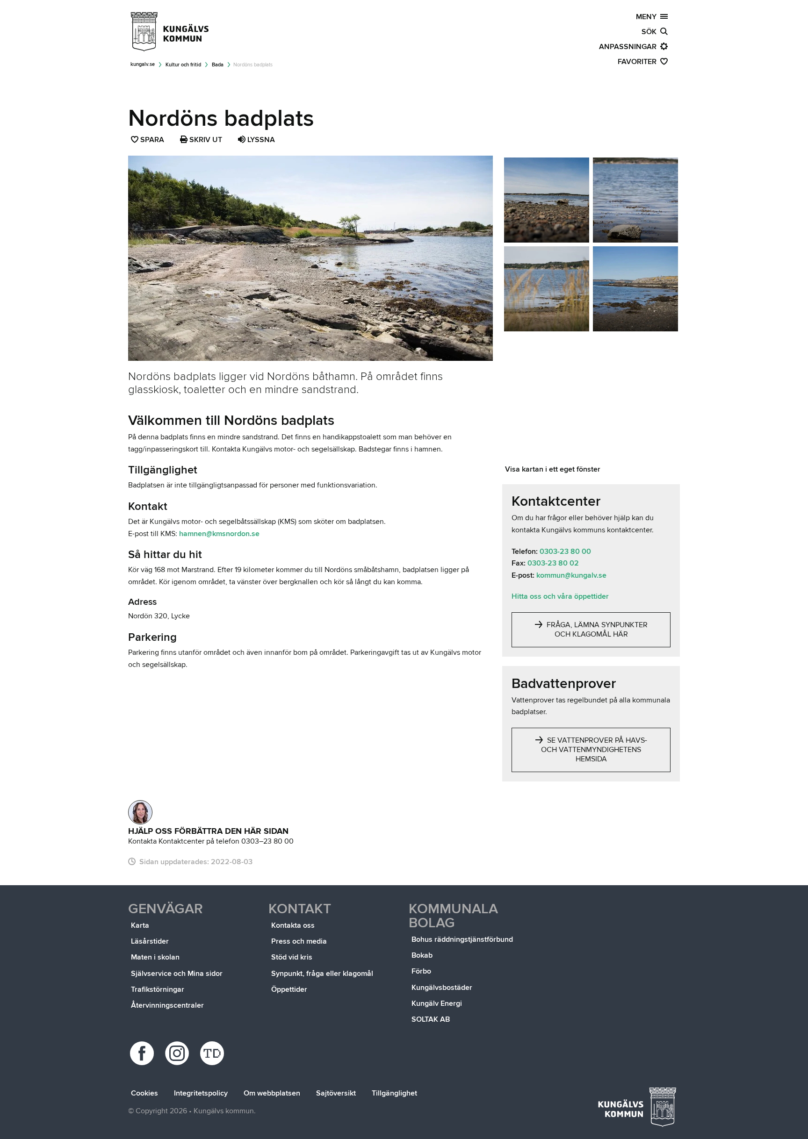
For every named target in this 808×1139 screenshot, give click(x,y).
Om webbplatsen (272, 1093)
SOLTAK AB (430, 1019)
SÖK (651, 31)
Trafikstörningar (157, 989)
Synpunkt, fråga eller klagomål (322, 973)
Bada (218, 65)
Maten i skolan (155, 957)
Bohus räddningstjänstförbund (462, 939)
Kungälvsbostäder (441, 987)
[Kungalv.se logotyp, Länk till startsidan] (170, 31)
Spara (152, 140)
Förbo (421, 971)
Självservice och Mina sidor (177, 973)
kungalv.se (142, 64)
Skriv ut (205, 139)
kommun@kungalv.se (571, 575)
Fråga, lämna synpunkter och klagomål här (596, 629)
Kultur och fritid (183, 65)
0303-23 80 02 (553, 563)
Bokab (422, 955)
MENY (648, 16)
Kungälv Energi (436, 1003)
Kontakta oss (293, 925)
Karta (140, 925)
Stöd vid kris (291, 957)
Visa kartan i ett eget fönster (552, 469)
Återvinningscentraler (167, 1005)
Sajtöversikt (336, 1093)
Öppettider (289, 989)
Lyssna (260, 139)
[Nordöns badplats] (546, 200)
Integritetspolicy (201, 1093)
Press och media (299, 941)
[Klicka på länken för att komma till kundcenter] (140, 812)
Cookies (144, 1093)
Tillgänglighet (394, 1093)
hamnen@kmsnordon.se (219, 533)
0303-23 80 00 (565, 551)
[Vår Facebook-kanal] (143, 1053)
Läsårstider (150, 941)
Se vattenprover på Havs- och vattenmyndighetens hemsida (594, 750)
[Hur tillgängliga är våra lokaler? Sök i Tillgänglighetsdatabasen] (213, 1053)
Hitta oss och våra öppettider (560, 596)
